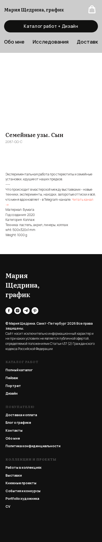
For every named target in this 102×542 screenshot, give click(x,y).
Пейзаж (11, 378)
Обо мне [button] (14, 41)
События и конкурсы (23, 491)
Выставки (13, 475)
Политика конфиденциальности (32, 446)
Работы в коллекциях (23, 467)
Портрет (13, 385)
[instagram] (17, 310)
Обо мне (12, 438)
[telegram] (26, 310)
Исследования (51, 41)
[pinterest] (35, 310)
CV (7, 506)
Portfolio (12, 498)
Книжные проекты (20, 483)
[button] (92, 9)
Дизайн (11, 393)
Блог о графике (18, 422)
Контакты (14, 430)
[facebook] (8, 310)
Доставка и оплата (21, 415)
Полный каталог (19, 370)
